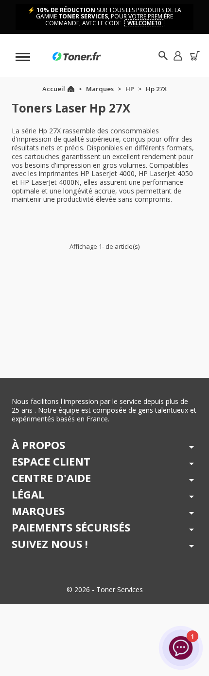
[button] (177, 55)
